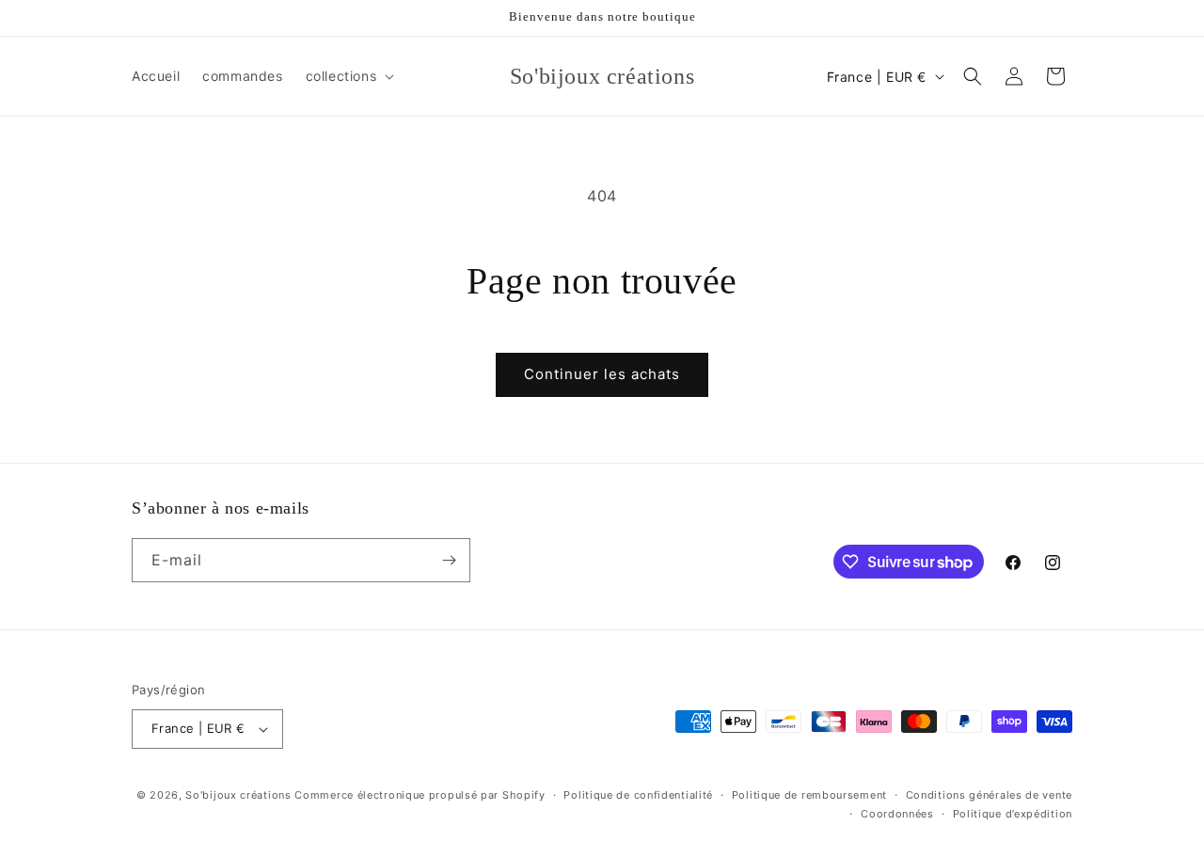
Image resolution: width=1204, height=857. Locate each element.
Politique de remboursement (809, 794)
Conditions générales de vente (989, 794)
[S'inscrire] (448, 560)
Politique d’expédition (1012, 813)
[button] (348, 76)
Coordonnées (897, 813)
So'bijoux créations (238, 794)
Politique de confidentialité (638, 794)
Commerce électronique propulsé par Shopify (419, 794)
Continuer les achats (602, 374)
